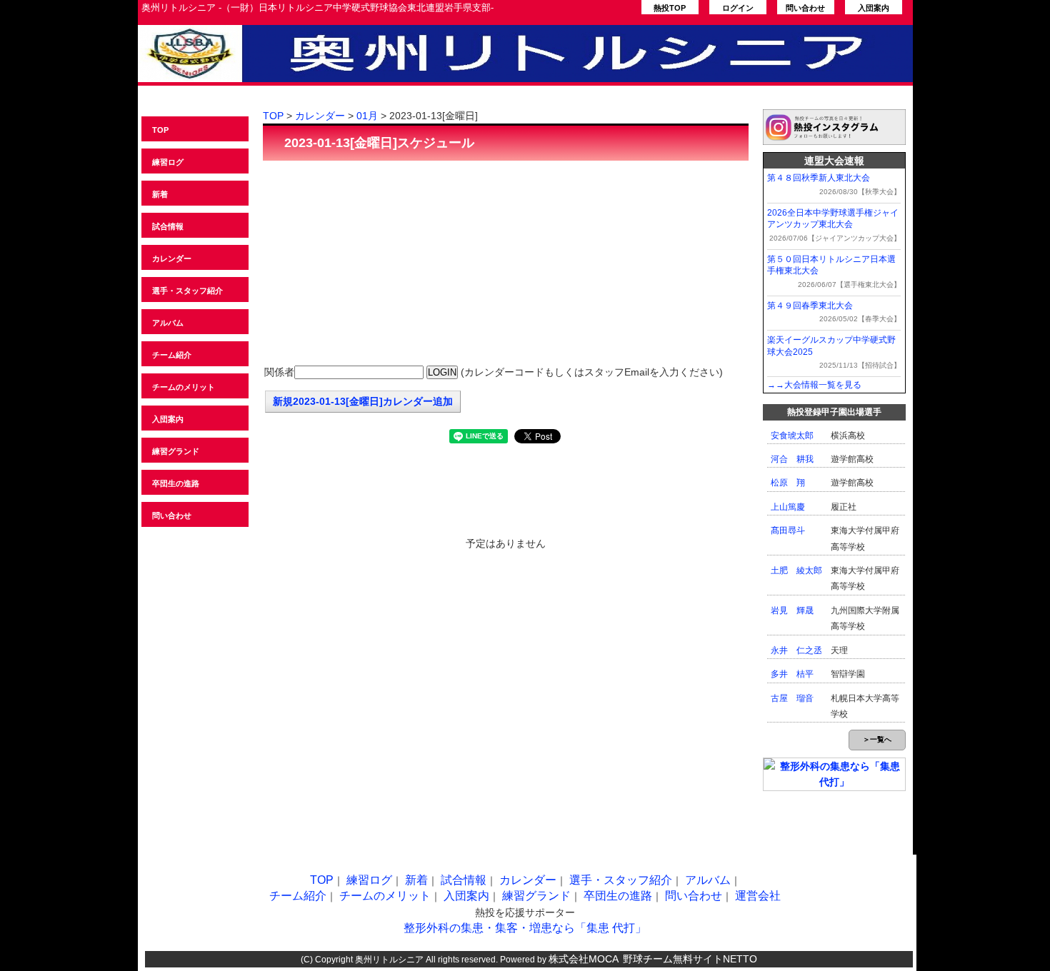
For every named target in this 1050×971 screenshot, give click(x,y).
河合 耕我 (792, 459)
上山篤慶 (788, 507)
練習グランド (175, 451)
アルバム (168, 322)
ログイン (738, 8)
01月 (367, 115)
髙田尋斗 (788, 530)
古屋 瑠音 (792, 698)
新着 (160, 194)
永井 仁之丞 (796, 650)
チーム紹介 (171, 355)
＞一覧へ (877, 739)
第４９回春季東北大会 (810, 306)
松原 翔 (788, 483)
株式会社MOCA (584, 959)
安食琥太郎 (792, 436)
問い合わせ (805, 8)
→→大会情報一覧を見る (814, 385)
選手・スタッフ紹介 (187, 290)
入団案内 (873, 8)
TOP (160, 130)
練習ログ (168, 162)
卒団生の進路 (175, 483)
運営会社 (758, 896)
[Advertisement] (506, 264)
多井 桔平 (792, 674)
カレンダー (171, 258)
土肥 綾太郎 (796, 570)
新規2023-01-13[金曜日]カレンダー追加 (363, 401)
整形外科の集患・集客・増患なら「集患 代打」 (525, 928)
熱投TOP (670, 8)
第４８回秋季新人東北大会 (818, 178)
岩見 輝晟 (792, 610)
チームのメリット (183, 387)
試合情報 (168, 226)
